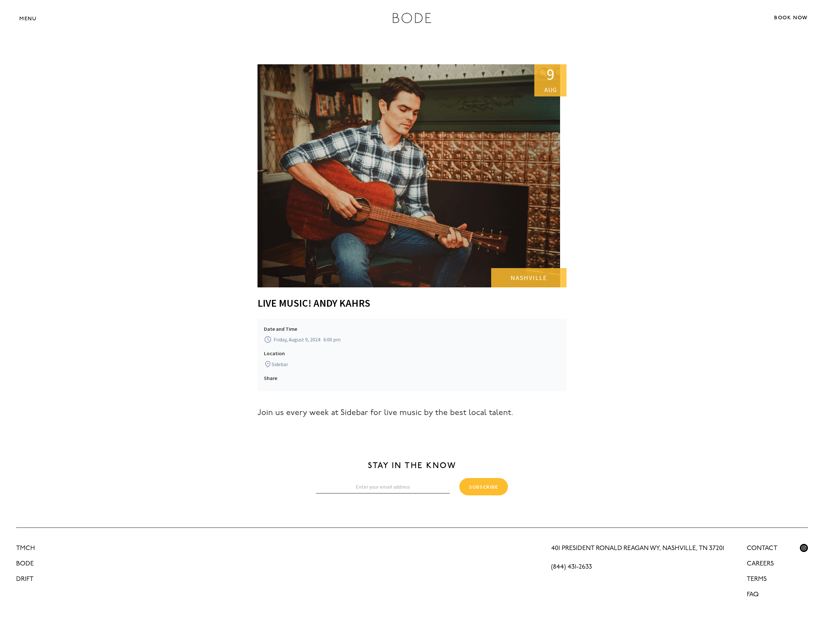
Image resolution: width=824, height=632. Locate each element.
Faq (753, 594)
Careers (760, 564)
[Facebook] (804, 562)
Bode (25, 564)
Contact (762, 548)
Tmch (25, 548)
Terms (757, 579)
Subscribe (483, 486)
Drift (24, 579)
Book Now (791, 18)
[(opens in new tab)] (804, 548)
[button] (28, 18)
